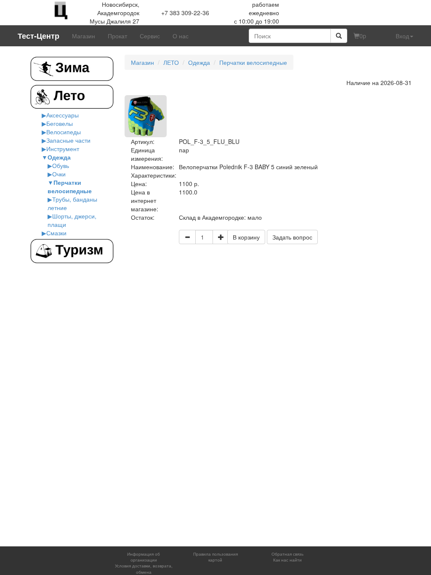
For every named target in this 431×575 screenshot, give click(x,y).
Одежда (59, 157)
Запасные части (68, 140)
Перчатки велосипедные (70, 186)
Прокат (117, 36)
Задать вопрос (292, 237)
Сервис (150, 36)
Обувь (60, 165)
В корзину (246, 237)
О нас (181, 36)
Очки (59, 174)
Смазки (56, 233)
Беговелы (59, 123)
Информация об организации (143, 557)
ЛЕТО (171, 62)
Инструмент (62, 148)
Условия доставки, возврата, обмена (144, 569)
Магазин (83, 36)
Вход (402, 36)
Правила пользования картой (215, 557)
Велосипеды (63, 132)
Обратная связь (287, 554)
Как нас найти (287, 560)
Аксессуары (62, 115)
